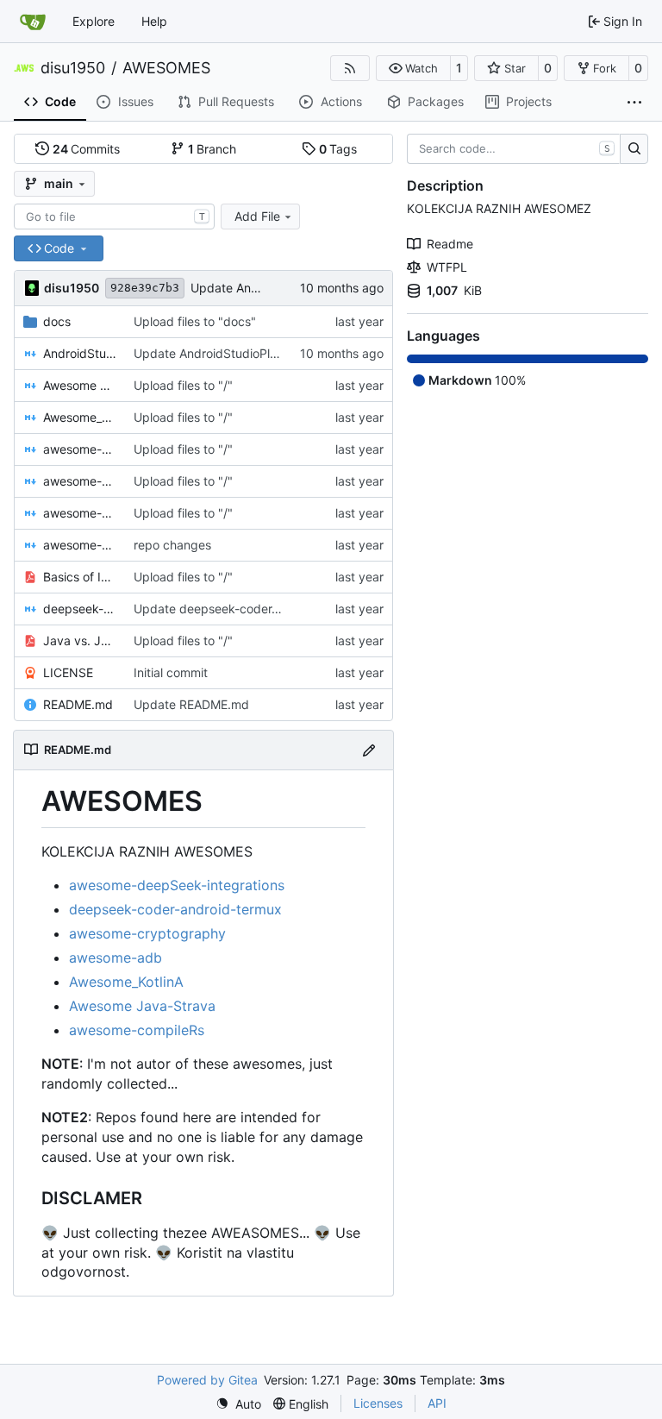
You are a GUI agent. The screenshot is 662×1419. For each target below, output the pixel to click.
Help (154, 21)
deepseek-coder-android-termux (175, 909)
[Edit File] (369, 750)
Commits (87, 148)
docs (57, 321)
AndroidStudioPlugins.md (79, 353)
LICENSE (68, 672)
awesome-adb (115, 957)
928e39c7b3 (144, 287)
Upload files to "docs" (195, 321)
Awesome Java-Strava (142, 1005)
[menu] (238, 1404)
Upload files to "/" (183, 385)
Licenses (378, 1403)
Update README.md (191, 704)
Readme (450, 243)
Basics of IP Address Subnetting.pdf (79, 576)
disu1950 (73, 68)
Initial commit (171, 672)
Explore (93, 21)
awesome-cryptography (147, 933)
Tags (338, 148)
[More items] (634, 103)
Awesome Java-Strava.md (79, 385)
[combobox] (114, 216)
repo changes (172, 544)
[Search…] (634, 149)
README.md (78, 704)
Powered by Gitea (207, 1379)
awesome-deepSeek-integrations (176, 885)
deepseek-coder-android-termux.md (79, 608)
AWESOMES (166, 68)
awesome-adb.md (79, 449)
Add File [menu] (257, 216)
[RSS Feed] (350, 68)
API (437, 1403)
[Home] (33, 21)
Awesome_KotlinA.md (79, 417)
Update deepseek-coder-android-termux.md (260, 608)
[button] (413, 68)
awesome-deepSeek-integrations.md (79, 544)
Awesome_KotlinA (126, 981)
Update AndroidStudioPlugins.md (228, 353)
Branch (212, 148)
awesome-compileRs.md (79, 481)
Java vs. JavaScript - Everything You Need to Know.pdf (79, 640)
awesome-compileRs (136, 1030)
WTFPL (447, 267)
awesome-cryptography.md (79, 512)
